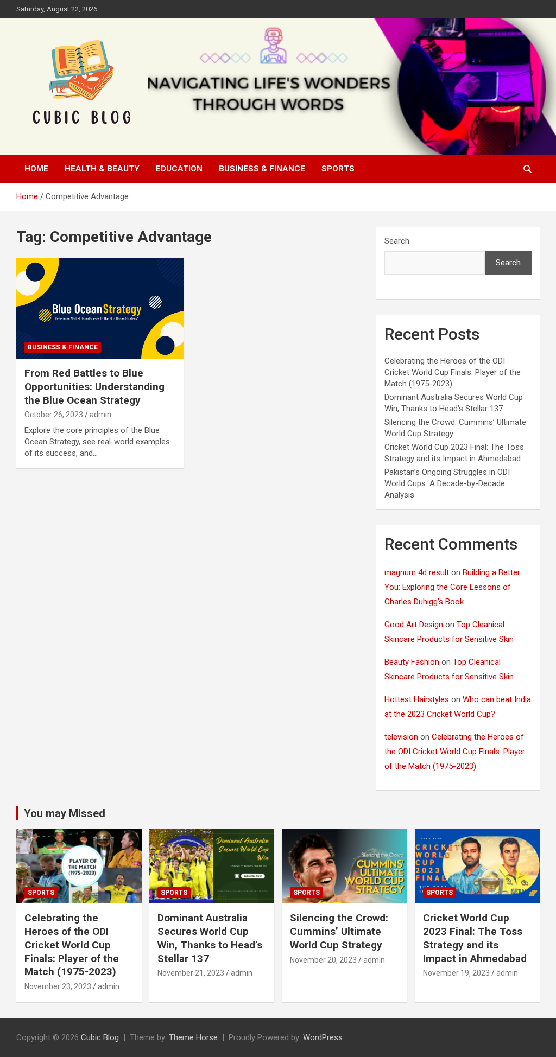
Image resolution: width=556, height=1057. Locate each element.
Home (36, 169)
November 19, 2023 (456, 973)
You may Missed (64, 813)
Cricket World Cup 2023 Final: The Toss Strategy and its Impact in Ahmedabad (475, 938)
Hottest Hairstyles (416, 699)
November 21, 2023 (190, 973)
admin (100, 414)
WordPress (323, 1037)
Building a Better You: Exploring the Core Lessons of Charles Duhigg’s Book (452, 587)
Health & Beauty (102, 169)
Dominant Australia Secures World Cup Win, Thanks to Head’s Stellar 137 (209, 938)
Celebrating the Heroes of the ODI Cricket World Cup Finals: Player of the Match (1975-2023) (452, 372)
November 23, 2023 (57, 986)
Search (396, 241)
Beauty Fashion (411, 662)
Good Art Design (413, 624)
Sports (338, 169)
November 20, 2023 (323, 960)
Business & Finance (262, 169)
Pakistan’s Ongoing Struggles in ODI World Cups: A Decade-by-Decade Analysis (447, 483)
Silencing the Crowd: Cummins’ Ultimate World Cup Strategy (339, 931)
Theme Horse (193, 1037)
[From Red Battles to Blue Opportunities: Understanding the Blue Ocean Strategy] (100, 308)
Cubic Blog (100, 1037)
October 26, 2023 (53, 414)
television (401, 737)
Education (179, 169)
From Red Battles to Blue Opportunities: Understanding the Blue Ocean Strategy (94, 386)
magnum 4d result (416, 572)
